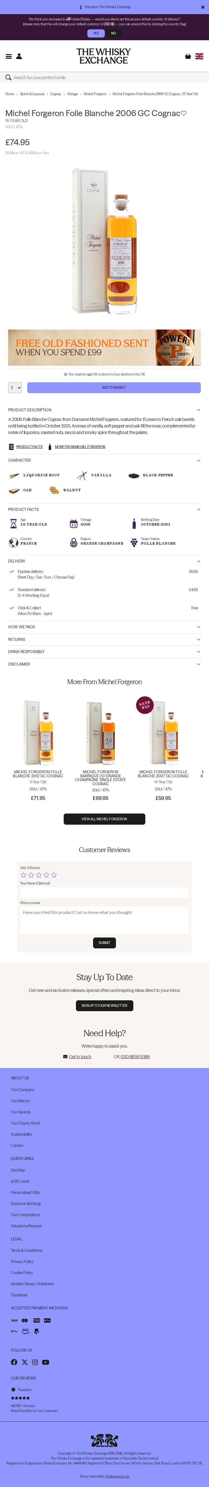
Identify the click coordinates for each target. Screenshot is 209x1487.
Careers (17, 1145)
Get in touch (80, 1056)
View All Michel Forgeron (105, 819)
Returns (16, 639)
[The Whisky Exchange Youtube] (45, 1362)
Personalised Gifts (25, 1192)
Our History (20, 1100)
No (113, 33)
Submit (104, 943)
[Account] (19, 56)
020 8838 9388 (135, 1056)
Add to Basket (114, 388)
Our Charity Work (25, 1123)
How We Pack (21, 627)
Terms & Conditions (26, 1250)
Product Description (29, 410)
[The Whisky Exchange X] (24, 1362)
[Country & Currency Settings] (199, 56)
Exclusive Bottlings (26, 1203)
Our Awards (20, 1112)
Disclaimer (19, 664)
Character (19, 460)
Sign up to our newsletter (105, 1006)
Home (9, 94)
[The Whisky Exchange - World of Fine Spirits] (103, 56)
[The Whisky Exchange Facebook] (14, 1362)
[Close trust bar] (203, 7)
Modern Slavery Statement (32, 1283)
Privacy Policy (22, 1261)
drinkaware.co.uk (117, 1476)
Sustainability (21, 1134)
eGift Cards (20, 1181)
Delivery (16, 561)
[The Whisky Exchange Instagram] (35, 1362)
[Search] (9, 77)
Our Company (22, 1089)
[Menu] (8, 56)
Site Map (18, 1170)
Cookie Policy (22, 1272)
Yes (96, 33)
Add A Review (30, 868)
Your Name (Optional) (35, 883)
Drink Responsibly (26, 651)
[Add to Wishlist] (183, 113)
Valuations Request (26, 1226)
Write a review (30, 903)
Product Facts (23, 509)
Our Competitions (25, 1214)
